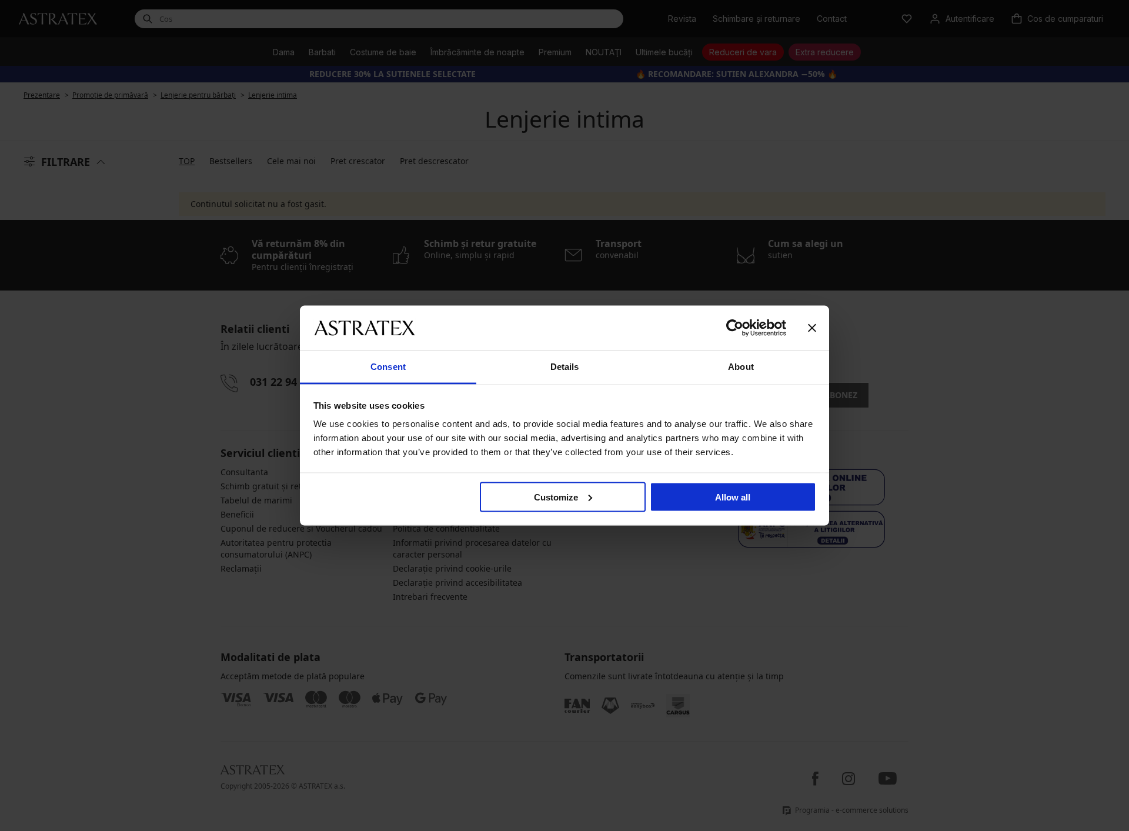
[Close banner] (812, 327)
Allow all (732, 497)
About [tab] (741, 367)
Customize (556, 497)
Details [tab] (564, 367)
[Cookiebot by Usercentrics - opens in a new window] (734, 327)
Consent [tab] (388, 367)
